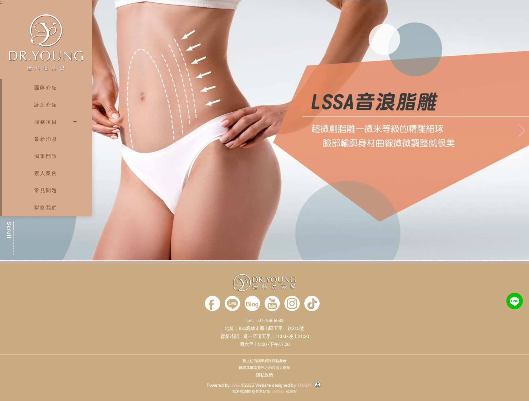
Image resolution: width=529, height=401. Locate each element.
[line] (232, 304)
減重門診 (46, 156)
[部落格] (252, 304)
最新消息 (46, 139)
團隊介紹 (46, 87)
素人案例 (46, 173)
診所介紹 (46, 104)
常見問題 (46, 190)
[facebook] (212, 304)
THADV (304, 385)
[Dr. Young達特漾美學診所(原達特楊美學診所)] (264, 283)
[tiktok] (312, 304)
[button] (522, 130)
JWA (235, 385)
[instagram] (292, 304)
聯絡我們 (46, 207)
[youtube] (272, 304)
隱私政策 (264, 375)
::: (2, 2)
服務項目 (46, 121)
